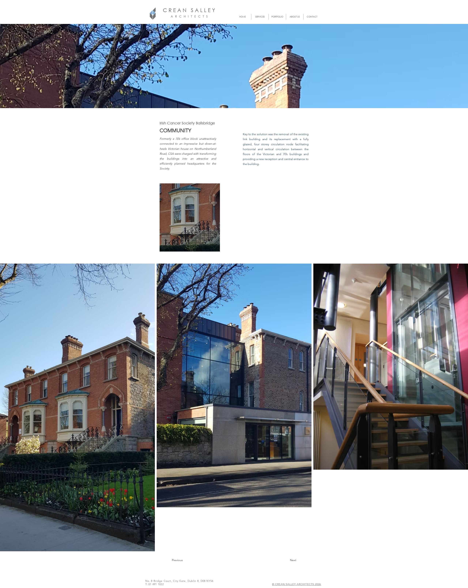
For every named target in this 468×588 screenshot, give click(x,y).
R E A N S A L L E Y (193, 10)
